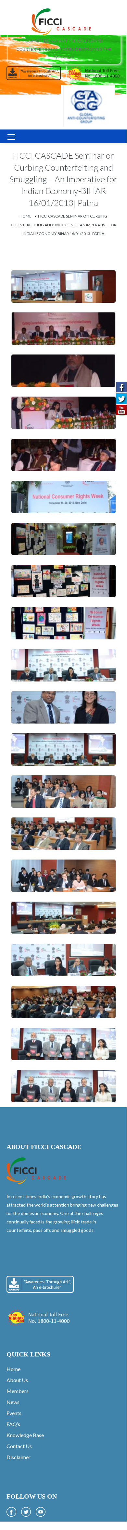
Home (25, 216)
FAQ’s (13, 1424)
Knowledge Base (25, 1435)
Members (17, 1391)
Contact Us (19, 1446)
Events (13, 1413)
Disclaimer (18, 1457)
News (12, 1402)
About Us (17, 1380)
